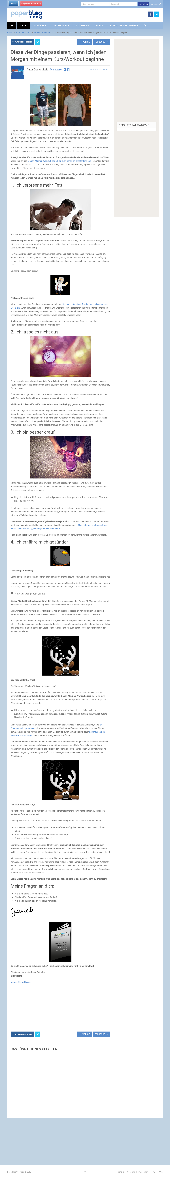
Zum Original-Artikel (98, 69)
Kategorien (61, 25)
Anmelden (143, 4)
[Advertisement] (95, 14)
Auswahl (39, 25)
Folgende (100, 42)
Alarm (20, 982)
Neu (22, 25)
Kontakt (120, 1172)
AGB (161, 1172)
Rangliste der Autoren (124, 25)
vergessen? (156, 4)
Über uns (131, 1172)
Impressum (143, 1172)
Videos (99, 25)
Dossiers (81, 25)
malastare (56, 69)
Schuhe (27, 982)
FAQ (153, 1172)
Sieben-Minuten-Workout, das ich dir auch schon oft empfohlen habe (59, 161)
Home (13, 4)
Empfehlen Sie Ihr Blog (31, 4)
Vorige (86, 42)
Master (14, 982)
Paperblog (11, 1172)
